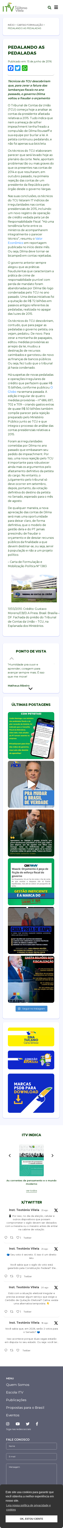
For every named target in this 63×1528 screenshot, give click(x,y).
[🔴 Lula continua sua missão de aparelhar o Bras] (31, 735)
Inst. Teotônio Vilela (24, 1210)
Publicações (16, 1400)
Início (11, 25)
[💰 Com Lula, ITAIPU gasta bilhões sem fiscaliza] (31, 979)
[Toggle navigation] (56, 7)
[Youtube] (17, 1424)
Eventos (12, 1415)
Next (31, 689)
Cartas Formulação (30, 25)
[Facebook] (37, 1424)
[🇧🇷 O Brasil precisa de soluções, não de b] (31, 784)
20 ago (44, 1287)
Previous (12, 658)
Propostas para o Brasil (25, 1407)
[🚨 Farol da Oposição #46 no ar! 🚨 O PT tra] (31, 930)
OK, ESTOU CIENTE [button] (31, 1518)
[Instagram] (9, 1424)
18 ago (44, 1323)
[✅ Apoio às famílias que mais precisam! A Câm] (31, 833)
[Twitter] (27, 1424)
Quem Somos (17, 1385)
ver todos (31, 1190)
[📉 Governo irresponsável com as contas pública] (31, 881)
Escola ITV (14, 1392)
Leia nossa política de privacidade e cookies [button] (28, 1507)
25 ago (44, 1210)
